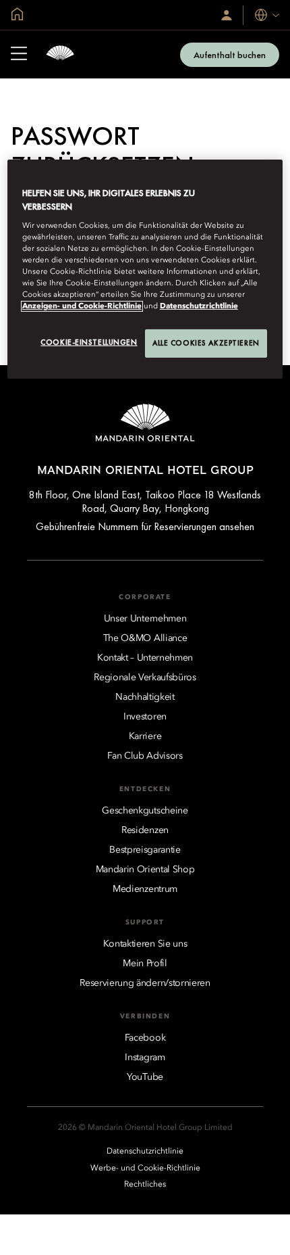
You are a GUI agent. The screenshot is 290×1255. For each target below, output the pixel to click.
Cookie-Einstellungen (88, 342)
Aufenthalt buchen (230, 55)
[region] (145, 269)
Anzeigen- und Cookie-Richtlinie (82, 306)
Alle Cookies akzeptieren (206, 343)
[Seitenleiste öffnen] (19, 55)
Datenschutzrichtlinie (199, 306)
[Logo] (60, 54)
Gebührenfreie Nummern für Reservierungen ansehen (145, 526)
